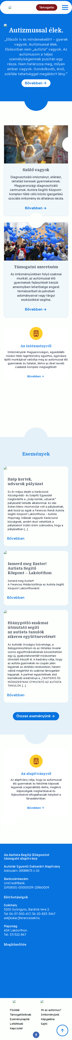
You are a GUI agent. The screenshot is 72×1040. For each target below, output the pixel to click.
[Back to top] (62, 1030)
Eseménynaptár (20, 1019)
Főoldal (14, 1009)
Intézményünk (50, 1014)
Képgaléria (48, 1019)
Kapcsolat (16, 1028)
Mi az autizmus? (51, 1009)
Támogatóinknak (20, 1014)
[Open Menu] (65, 7)
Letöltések (16, 1023)
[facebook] (36, 1035)
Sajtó (44, 1023)
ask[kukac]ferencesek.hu (22, 918)
